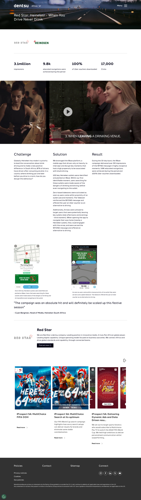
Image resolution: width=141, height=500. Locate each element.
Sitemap (75, 466)
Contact (46, 466)
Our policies (19, 480)
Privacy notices (20, 473)
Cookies (17, 476)
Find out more (44, 345)
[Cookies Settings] (3, 496)
